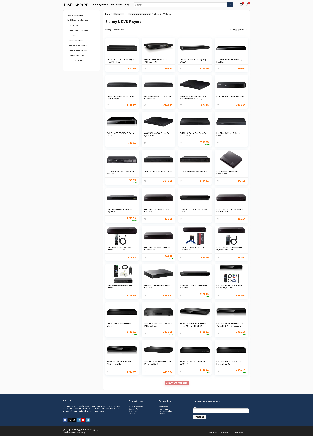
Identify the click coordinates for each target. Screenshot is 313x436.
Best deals (133, 411)
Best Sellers (116, 4)
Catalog (132, 413)
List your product (165, 411)
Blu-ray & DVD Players (78, 45)
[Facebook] (65, 420)
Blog (127, 4)
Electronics (118, 14)
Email (195, 407)
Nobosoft (75, 431)
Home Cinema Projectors (78, 30)
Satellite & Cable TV (76, 55)
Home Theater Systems (78, 50)
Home (107, 14)
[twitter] (70, 420)
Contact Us (133, 409)
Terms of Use (212, 433)
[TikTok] (74, 420)
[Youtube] (83, 420)
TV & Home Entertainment (77, 20)
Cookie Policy (238, 433)
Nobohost (73, 433)
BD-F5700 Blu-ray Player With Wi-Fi (230, 96)
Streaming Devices (76, 40)
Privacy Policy (225, 433)
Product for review (136, 407)
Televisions (73, 25)
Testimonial (163, 407)
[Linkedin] (88, 420)
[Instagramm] (79, 420)
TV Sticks (73, 35)
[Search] (230, 4)
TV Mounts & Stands (76, 60)
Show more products (176, 383)
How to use (163, 409)
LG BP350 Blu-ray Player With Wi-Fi (158, 171)
